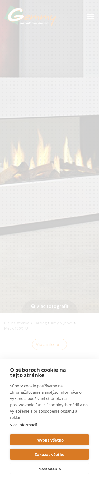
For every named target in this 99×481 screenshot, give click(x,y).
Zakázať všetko (49, 454)
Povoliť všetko (49, 440)
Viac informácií (23, 424)
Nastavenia (49, 469)
